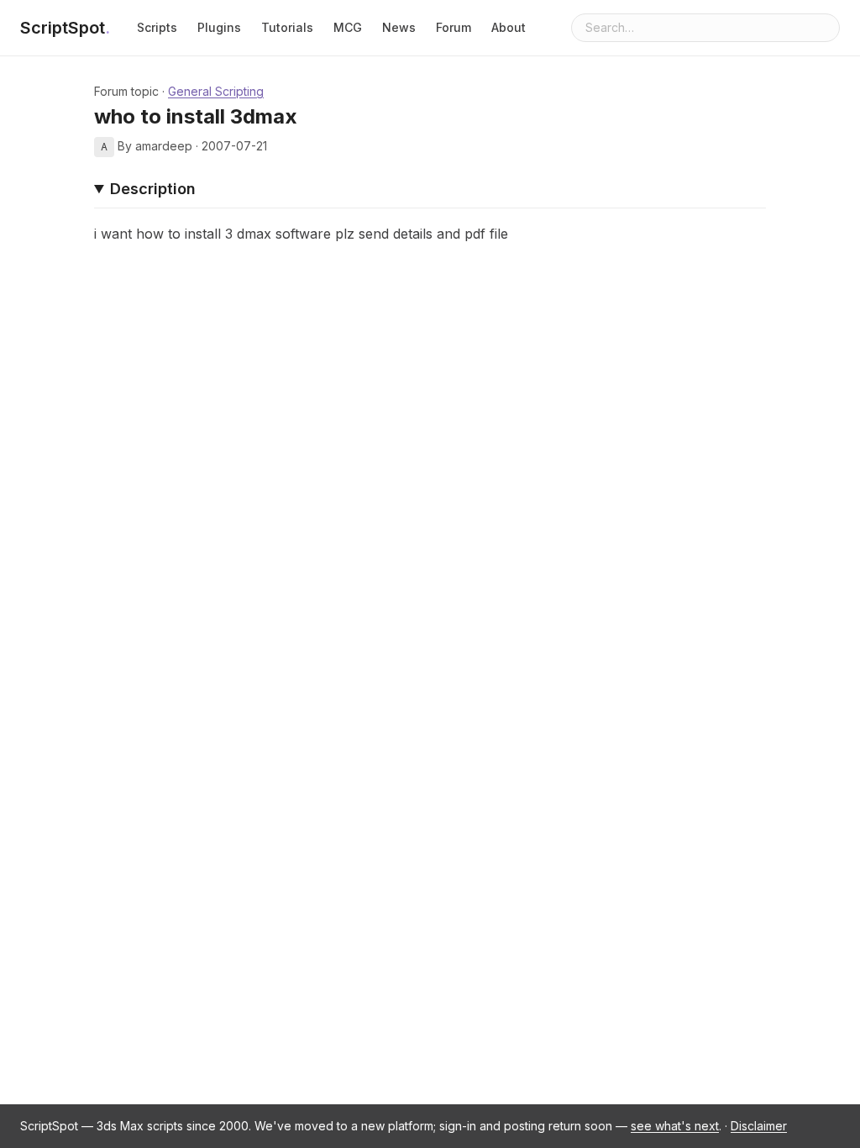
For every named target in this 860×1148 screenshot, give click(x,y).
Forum (453, 27)
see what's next (675, 1126)
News (399, 27)
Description (153, 188)
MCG (347, 27)
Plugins (219, 27)
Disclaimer (759, 1126)
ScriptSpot (65, 28)
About (508, 27)
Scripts (157, 27)
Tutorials (287, 27)
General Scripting (216, 91)
